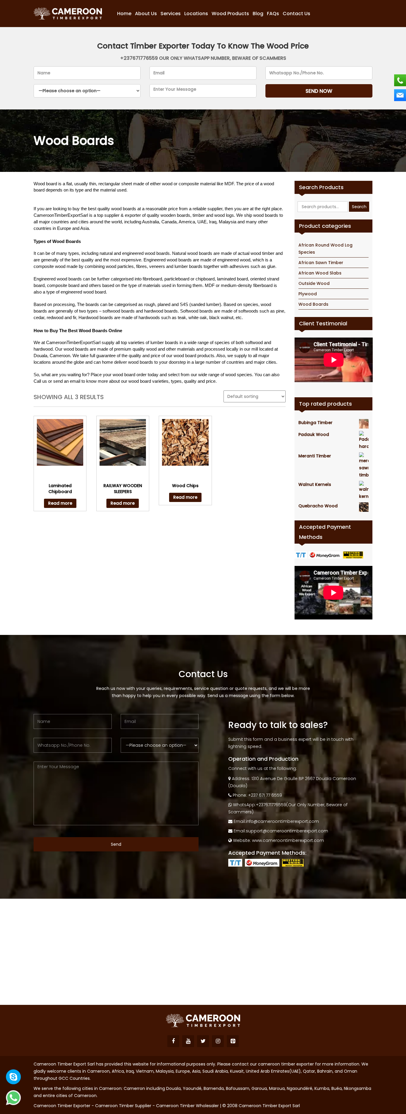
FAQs (273, 14)
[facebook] (173, 1041)
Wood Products (230, 14)
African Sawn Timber (320, 263)
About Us (146, 14)
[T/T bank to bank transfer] (302, 555)
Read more (60, 503)
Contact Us (296, 14)
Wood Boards (313, 304)
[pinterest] (233, 1041)
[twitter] (203, 1041)
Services (170, 14)
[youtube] (188, 1041)
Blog (258, 14)
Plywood (307, 294)
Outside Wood (314, 283)
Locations (196, 14)
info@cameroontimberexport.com (282, 821)
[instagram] (218, 1041)
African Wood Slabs (320, 273)
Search (359, 207)
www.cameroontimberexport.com (288, 840)
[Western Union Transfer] (354, 555)
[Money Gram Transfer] (326, 555)
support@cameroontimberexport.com (287, 831)
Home (124, 14)
